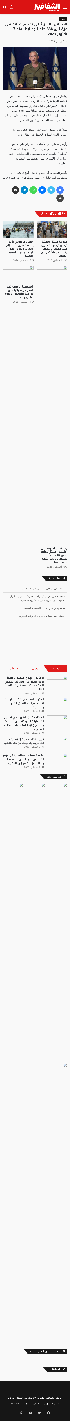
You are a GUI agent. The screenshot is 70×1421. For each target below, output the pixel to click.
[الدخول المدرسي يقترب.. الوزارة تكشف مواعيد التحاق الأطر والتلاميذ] (57, 705)
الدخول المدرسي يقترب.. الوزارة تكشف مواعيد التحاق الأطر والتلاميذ (24, 703)
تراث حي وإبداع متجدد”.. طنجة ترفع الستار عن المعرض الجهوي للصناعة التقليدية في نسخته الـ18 (24, 683)
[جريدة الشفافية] (47, 7)
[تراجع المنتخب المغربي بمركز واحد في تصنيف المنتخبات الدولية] (57, 1202)
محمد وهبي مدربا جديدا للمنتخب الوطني (44, 600)
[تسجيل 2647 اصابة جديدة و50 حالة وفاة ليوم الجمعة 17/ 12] (35, 922)
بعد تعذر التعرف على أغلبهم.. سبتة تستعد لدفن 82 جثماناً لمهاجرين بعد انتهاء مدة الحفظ (54, 555)
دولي (63, 18)
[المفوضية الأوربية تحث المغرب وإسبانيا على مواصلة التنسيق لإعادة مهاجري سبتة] (18, 274)
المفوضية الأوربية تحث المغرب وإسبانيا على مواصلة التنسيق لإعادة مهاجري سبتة (19, 292)
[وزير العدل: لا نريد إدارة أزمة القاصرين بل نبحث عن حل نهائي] (57, 744)
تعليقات (14, 668)
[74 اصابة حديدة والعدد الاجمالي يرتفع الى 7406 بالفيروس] (57, 922)
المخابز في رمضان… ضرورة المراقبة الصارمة (42, 608)
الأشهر (35, 668)
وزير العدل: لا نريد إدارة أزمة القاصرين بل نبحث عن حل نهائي (24, 741)
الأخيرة (56, 668)
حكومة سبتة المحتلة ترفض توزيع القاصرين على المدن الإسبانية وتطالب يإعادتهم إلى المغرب (54, 248)
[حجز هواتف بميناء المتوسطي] (13, 922)
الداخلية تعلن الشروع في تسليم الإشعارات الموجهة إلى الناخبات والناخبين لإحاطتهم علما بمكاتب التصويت (24, 723)
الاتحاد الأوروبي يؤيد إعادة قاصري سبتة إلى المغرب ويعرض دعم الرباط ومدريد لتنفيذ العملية (19, 248)
